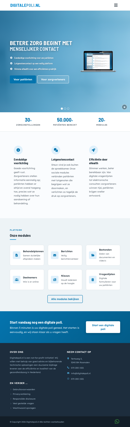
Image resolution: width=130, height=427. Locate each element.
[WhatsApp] (117, 422)
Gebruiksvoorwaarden (24, 389)
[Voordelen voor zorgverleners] (65, 109)
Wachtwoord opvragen (24, 408)
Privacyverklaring (21, 394)
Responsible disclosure (24, 398)
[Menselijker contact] (62, 109)
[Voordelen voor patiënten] (68, 109)
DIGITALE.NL (25, 5)
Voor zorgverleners (53, 79)
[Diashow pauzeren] (124, 107)
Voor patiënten (23, 79)
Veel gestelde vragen (23, 403)
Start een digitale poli (103, 327)
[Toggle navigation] (116, 5)
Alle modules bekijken (65, 299)
